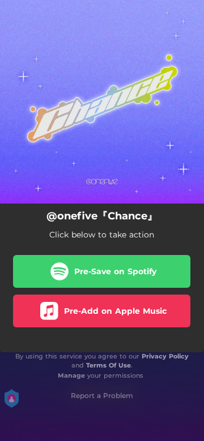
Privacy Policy (165, 356)
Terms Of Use (108, 365)
